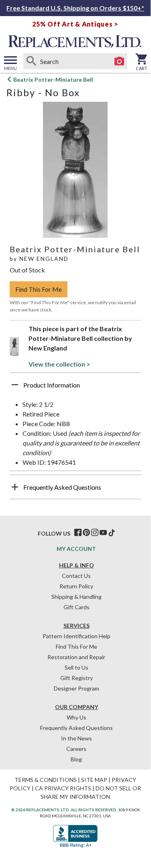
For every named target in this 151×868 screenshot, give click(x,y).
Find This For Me (38, 289)
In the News (76, 738)
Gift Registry (76, 677)
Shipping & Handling (76, 596)
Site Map (94, 779)
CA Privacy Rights (63, 788)
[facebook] (78, 532)
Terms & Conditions (45, 779)
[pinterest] (86, 532)
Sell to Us (76, 667)
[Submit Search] (31, 61)
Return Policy (76, 586)
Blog (76, 759)
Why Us (76, 717)
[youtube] (103, 532)
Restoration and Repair (76, 657)
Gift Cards (76, 607)
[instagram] (94, 532)
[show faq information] (15, 487)
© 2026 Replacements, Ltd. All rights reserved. (64, 809)
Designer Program (76, 688)
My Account (76, 548)
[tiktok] (111, 532)
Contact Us (76, 575)
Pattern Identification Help (76, 636)
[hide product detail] (15, 384)
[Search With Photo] (119, 61)
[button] (75, 387)
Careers (76, 748)
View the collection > (59, 364)
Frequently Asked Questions (76, 727)
